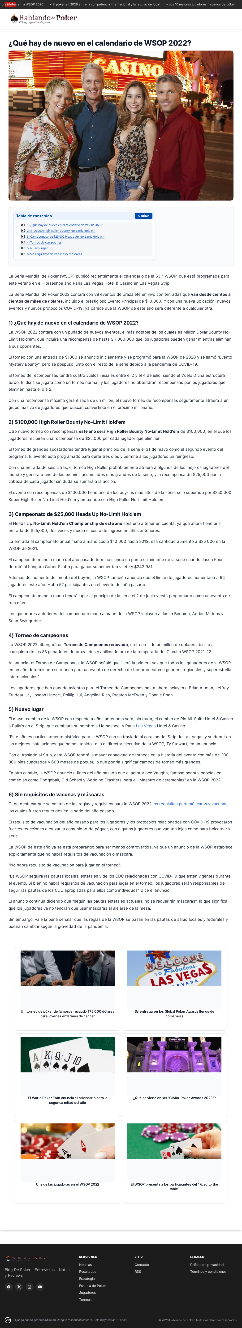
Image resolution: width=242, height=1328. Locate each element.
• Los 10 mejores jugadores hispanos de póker (183, 4)
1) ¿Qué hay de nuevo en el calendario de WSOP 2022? (62, 225)
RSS (138, 1271)
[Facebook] (9, 1287)
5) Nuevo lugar (34, 248)
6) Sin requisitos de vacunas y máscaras (51, 254)
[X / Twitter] (19, 1287)
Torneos (85, 1300)
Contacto (142, 1265)
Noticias (85, 1265)
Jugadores (87, 1292)
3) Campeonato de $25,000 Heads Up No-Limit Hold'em (62, 236)
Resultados (87, 1271)
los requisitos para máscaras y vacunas (189, 803)
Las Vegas (146, 726)
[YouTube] (40, 1287)
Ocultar (143, 216)
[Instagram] (30, 1287)
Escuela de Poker (92, 1286)
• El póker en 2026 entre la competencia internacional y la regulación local (87, 4)
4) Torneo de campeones (41, 242)
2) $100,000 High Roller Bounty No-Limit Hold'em (58, 230)
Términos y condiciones (208, 1271)
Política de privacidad (207, 1265)
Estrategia (87, 1279)
